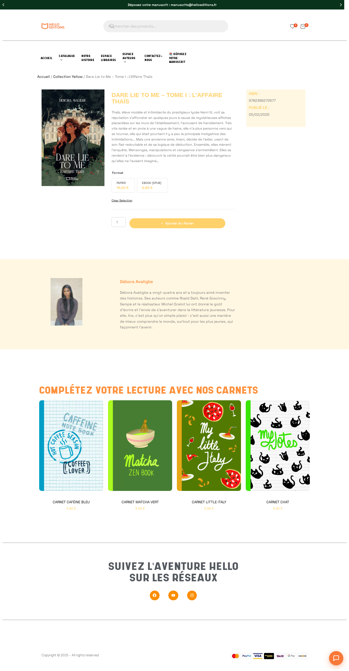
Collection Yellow (68, 76)
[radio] (123, 185)
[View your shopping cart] (303, 26)
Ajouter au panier (179, 223)
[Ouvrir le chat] (336, 658)
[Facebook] (155, 596)
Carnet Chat (277, 502)
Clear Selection (122, 200)
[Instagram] (192, 596)
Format (117, 173)
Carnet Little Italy (209, 502)
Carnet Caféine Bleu (71, 502)
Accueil (43, 76)
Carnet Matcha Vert (140, 502)
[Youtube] (173, 596)
